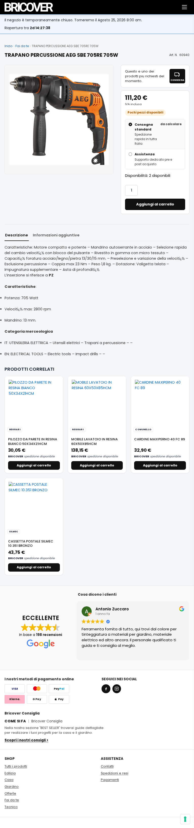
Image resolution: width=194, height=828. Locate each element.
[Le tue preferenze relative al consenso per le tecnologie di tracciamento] (185, 819)
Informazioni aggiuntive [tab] (56, 235)
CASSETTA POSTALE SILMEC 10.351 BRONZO (30, 543)
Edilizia (10, 773)
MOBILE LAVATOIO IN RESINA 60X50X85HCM (94, 441)
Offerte (10, 793)
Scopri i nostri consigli (26, 740)
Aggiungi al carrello (155, 204)
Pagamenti (110, 779)
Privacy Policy (177, 822)
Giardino (12, 786)
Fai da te (22, 46)
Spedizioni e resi (114, 773)
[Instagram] (116, 688)
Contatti (107, 766)
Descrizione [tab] (16, 235)
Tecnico (11, 806)
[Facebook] (106, 688)
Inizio (8, 46)
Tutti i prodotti (16, 766)
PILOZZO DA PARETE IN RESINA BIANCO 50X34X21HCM (32, 441)
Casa (9, 779)
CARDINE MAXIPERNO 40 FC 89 (159, 439)
